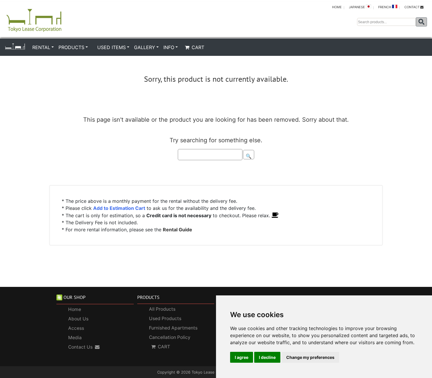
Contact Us (80, 347)
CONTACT (412, 7)
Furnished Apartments (173, 328)
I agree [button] (241, 357)
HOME (337, 7)
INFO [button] (168, 47)
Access (76, 328)
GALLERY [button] (144, 47)
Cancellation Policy (169, 337)
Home (74, 309)
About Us (78, 319)
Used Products (165, 318)
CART (198, 47)
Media (75, 337)
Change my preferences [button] (310, 357)
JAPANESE (357, 7)
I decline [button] (267, 357)
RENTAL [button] (41, 47)
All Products (162, 309)
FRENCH (385, 7)
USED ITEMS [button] (111, 47)
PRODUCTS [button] (71, 47)
